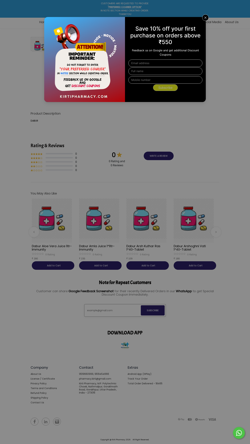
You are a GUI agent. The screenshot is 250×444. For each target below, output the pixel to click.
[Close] (201, 21)
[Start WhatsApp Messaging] (239, 432)
